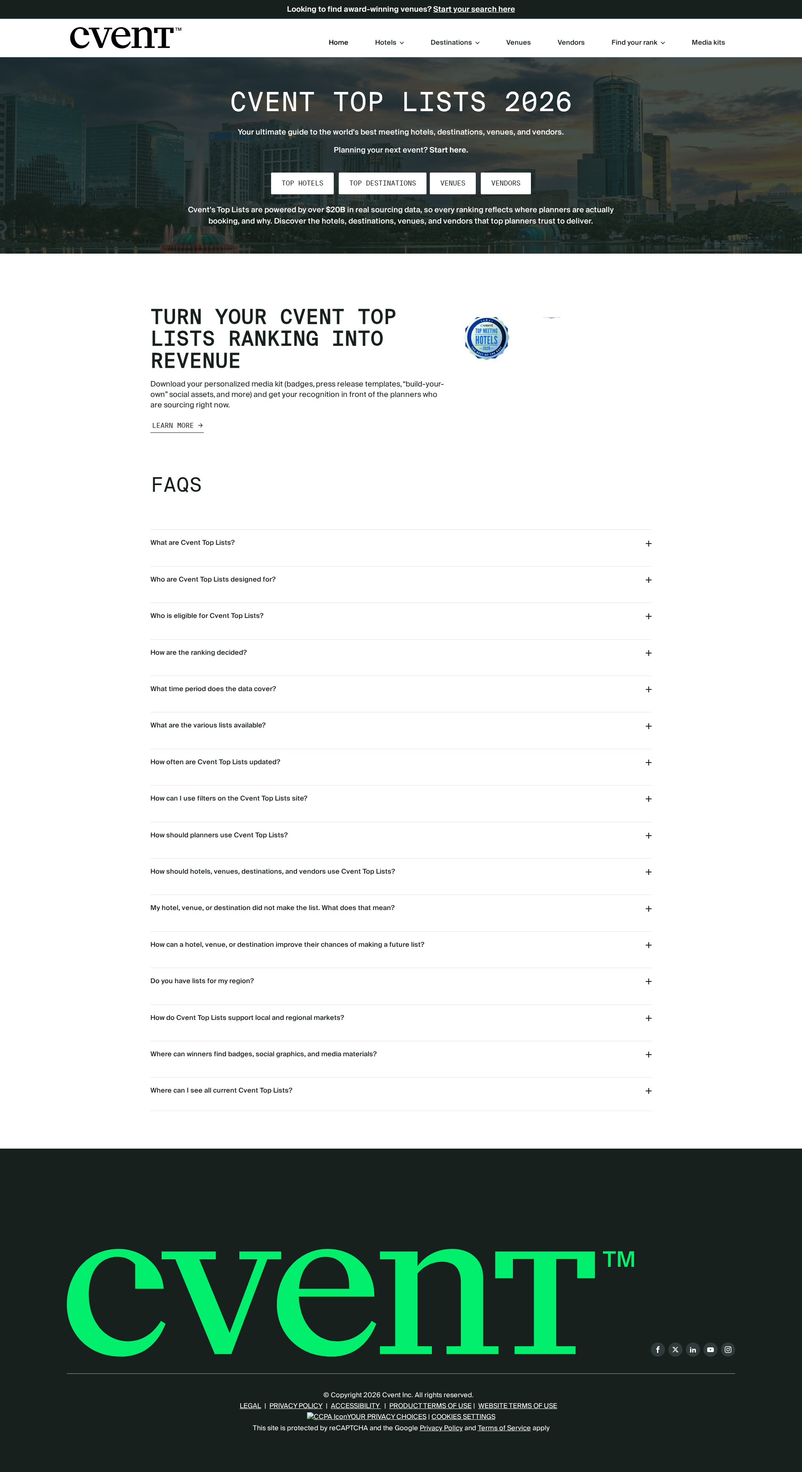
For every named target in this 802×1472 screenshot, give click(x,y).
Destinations (451, 42)
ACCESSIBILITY (356, 1406)
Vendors (571, 43)
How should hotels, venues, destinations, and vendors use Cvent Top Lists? (272, 871)
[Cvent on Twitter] (675, 1349)
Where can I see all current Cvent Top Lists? (221, 1090)
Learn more (173, 426)
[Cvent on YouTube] (710, 1349)
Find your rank (634, 42)
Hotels (385, 42)
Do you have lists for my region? (202, 981)
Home (338, 43)
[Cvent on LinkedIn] (693, 1349)
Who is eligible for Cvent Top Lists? (207, 616)
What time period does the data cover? (213, 689)
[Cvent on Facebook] (658, 1349)
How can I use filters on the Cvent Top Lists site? (228, 798)
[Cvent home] (125, 37)
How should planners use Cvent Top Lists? (219, 835)
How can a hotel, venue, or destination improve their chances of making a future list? (287, 945)
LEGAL (250, 1406)
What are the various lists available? (208, 725)
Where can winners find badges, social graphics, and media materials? (263, 1054)
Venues (518, 43)
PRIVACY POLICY (295, 1406)
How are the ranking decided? (198, 652)
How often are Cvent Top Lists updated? (215, 762)
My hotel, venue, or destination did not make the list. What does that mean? (272, 908)
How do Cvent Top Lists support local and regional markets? (247, 1018)
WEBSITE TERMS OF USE (517, 1406)
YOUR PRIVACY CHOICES (386, 1416)
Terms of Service (504, 1428)
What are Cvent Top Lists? (192, 543)
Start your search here (474, 9)
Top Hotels (302, 183)
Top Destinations (382, 183)
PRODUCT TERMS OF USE (430, 1406)
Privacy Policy (441, 1428)
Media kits (708, 43)
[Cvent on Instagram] (728, 1349)
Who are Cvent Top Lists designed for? (213, 579)
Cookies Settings (463, 1416)
